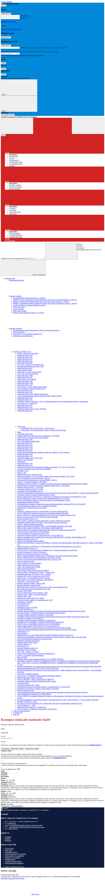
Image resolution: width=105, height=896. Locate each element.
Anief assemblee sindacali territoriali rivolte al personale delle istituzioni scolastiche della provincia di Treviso (52, 692)
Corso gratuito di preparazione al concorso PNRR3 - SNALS (37, 480)
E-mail (22, 48)
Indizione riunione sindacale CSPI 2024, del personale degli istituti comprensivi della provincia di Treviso (51, 611)
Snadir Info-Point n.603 (25, 368)
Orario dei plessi (18, 309)
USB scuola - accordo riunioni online (29, 372)
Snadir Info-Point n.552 (25, 407)
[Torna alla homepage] (52, 117)
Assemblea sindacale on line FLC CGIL (30, 489)
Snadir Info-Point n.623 (25, 359)
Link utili (16, 714)
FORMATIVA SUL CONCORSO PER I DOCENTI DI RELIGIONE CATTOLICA (45, 635)
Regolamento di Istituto (16, 280)
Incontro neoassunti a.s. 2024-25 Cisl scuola (31, 552)
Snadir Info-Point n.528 (25, 454)
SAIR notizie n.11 (23, 646)
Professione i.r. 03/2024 (25, 602)
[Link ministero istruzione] (10, 3)
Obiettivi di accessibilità (12, 858)
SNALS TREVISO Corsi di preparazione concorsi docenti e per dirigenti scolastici (44, 628)
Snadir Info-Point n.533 (25, 449)
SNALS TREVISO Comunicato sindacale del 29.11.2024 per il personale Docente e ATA (46, 515)
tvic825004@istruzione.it (26, 825)
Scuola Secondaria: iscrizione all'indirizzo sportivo (29, 305)
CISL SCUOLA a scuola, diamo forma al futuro (32, 437)
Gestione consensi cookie (13, 861)
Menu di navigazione (38, 275)
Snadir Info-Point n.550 (25, 434)
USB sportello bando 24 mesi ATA (28, 565)
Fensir (19, 432)
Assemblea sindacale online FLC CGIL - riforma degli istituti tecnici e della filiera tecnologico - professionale (52, 401)
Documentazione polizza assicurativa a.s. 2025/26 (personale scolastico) (36, 330)
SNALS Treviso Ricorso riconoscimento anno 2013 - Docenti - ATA (39, 559)
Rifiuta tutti (17, 749)
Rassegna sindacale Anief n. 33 (27, 648)
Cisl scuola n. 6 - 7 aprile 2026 (27, 403)
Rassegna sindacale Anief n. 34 (27, 519)
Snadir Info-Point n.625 (25, 357)
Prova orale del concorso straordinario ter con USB (33, 589)
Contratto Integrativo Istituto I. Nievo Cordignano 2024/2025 (37, 506)
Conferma (11, 115)
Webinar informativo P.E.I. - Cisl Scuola (30, 487)
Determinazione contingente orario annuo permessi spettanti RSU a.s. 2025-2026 (43, 485)
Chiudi (3, 63)
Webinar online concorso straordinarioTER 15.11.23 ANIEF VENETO (40, 659)
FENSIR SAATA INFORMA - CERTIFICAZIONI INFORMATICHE (40, 622)
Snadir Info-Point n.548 (25, 439)
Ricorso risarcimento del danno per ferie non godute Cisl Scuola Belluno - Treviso (43, 500)
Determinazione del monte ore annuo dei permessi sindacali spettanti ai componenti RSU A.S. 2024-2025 (51, 504)
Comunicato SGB (23, 683)
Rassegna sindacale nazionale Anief (28, 585)
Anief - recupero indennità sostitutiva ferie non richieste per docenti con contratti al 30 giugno (47, 556)
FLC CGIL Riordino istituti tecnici (28, 441)
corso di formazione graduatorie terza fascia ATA (33, 533)
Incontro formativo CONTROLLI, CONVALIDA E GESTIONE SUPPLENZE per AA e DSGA (49, 546)
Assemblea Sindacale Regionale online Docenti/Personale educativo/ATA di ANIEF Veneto (46, 629)
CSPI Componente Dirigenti (26, 569)
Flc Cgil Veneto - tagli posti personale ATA (31, 388)
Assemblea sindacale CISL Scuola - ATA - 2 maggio (34, 574)
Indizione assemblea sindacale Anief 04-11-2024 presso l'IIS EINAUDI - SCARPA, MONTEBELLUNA (51, 537)
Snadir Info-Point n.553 (25, 405)
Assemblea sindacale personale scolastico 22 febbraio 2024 (36, 620)
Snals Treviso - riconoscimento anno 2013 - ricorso (33, 578)
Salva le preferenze (16, 806)
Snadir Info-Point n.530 (25, 450)
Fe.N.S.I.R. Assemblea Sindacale (28, 674)
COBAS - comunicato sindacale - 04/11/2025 (32, 482)
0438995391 (12, 823)
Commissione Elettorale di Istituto (28, 502)
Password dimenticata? (8, 22)
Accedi (4, 5)
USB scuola (21, 426)
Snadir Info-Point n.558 (25, 398)
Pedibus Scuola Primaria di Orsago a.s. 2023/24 (28, 313)
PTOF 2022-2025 (19, 307)
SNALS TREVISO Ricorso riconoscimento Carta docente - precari (39, 557)
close (3, 135)
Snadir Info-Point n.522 (25, 465)
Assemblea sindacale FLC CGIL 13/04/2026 (31, 409)
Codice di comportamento (21, 711)
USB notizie (21, 461)
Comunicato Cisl (22, 605)
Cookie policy (9, 848)
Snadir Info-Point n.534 (25, 447)
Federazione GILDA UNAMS (27, 607)
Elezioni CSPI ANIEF (24, 591)
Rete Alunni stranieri (19, 311)
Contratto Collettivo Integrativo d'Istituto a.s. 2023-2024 (35, 615)
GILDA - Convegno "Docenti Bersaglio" (30, 655)
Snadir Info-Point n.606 (25, 363)
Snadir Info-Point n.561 (25, 392)
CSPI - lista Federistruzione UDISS (28, 567)
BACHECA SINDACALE (22, 352)
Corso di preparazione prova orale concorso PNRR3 (34, 469)
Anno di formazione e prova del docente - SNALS (33, 478)
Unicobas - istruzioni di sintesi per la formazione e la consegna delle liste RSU (42, 511)
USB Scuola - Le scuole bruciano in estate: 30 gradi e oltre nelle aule (43, 430)
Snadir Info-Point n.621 (25, 361)
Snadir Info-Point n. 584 (25, 383)
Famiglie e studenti (15, 296)
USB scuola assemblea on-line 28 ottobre (30, 541)
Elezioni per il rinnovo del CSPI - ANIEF (30, 598)
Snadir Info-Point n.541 (25, 445)
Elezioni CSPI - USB (24, 596)
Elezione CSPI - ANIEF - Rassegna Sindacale (32, 594)
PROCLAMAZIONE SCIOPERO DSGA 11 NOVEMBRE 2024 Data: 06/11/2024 (44, 526)
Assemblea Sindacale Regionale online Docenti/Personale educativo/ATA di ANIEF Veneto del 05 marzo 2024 (53, 617)
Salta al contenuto (6, 2)
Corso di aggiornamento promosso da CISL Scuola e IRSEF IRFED (39, 396)
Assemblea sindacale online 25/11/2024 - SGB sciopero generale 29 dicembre (42, 522)
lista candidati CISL (23, 604)
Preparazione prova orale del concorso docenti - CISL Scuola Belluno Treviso (42, 587)
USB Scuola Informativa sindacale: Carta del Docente (34, 639)
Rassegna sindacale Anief (25, 561)
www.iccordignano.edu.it (9, 769)
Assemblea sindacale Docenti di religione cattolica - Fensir (36, 495)
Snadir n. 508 (21, 473)
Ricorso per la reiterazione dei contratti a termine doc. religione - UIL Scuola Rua (43, 452)
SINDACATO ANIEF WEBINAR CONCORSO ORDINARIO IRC (40, 528)
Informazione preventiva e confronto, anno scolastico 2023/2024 (38, 689)
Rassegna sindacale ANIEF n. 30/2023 (29, 677)
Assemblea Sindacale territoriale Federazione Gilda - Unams (36, 681)
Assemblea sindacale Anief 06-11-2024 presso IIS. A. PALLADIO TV (40, 535)
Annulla (4, 115)
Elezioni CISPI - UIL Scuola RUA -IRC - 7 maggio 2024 (35, 572)
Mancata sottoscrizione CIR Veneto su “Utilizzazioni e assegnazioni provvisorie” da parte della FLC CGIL (51, 497)
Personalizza (5, 749)
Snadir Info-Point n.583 (25, 381)
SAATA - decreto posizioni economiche (30, 524)
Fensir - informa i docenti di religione (29, 563)
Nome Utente (24, 16)
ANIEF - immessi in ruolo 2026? (28, 353)
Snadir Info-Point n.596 (25, 376)
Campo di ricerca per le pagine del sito (13, 258)
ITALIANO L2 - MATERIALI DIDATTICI (27, 334)
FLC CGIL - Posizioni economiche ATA (30, 364)
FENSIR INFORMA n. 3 (25, 609)
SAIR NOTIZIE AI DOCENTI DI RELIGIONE (33, 532)
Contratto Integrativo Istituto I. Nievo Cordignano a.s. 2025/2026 (38, 436)
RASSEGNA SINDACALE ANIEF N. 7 (31, 618)
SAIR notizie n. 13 (23, 631)
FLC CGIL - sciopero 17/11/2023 (28, 652)
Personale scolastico (15, 328)
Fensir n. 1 (20, 509)
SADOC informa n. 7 (24, 644)
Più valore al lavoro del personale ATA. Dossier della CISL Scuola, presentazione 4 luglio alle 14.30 (49, 703)
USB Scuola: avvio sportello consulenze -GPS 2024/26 (35, 580)
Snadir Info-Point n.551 (25, 411)
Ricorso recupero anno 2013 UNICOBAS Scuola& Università (37, 517)
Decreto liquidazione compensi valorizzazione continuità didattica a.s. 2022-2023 (43, 498)
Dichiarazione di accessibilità (14, 856)
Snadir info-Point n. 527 (25, 456)
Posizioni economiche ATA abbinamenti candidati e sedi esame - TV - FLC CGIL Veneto (46, 467)
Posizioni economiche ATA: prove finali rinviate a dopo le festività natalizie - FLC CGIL (46, 476)
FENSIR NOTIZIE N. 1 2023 (27, 701)
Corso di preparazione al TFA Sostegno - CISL (32, 593)
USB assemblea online (24, 370)
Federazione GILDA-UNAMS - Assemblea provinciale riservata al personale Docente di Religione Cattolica (52, 484)
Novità (80, 246)
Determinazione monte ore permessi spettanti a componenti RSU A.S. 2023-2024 (43, 687)
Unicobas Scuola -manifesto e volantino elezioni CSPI (34, 600)
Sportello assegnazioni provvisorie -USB (30, 366)
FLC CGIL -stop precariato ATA (27, 374)
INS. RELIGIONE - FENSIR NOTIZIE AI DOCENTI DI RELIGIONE (41, 613)
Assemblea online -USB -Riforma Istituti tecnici (32, 394)
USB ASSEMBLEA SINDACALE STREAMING (34, 694)
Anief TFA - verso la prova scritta (28, 581)
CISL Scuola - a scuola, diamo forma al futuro (32, 387)
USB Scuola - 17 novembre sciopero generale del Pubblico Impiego (39, 676)
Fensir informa (22, 633)
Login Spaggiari (53, 51)
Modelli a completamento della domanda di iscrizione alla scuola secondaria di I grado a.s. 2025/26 (45, 303)
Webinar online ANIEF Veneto (27, 642)
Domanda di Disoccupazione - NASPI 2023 (31, 707)
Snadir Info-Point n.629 (25, 355)
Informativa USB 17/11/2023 (26, 650)
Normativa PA (17, 713)
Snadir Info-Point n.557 (25, 400)
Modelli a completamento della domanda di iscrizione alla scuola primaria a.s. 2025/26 (41, 301)
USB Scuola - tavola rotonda (26, 379)
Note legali (8, 850)
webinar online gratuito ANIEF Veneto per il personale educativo (38, 626)
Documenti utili (10, 278)
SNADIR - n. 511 (23, 471)
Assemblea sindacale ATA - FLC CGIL (30, 458)
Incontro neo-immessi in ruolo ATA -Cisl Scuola (32, 554)
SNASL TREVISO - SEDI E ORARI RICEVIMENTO (35, 679)
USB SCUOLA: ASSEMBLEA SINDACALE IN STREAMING (38, 624)
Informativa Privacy (11, 852)
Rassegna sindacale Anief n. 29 (27, 539)
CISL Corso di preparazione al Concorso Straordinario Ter (36, 653)
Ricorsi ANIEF (22, 657)
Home (80, 244)
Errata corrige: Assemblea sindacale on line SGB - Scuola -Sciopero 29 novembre (43, 521)
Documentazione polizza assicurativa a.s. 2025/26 (29, 298)
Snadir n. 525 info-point (25, 460)
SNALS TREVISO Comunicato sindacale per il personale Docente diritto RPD (43, 513)
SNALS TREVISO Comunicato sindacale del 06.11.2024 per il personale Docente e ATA (46, 530)
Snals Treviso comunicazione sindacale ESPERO (33, 570)
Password (23, 18)
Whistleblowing (10, 859)
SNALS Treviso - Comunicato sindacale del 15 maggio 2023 (37, 709)
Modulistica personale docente (23, 336)
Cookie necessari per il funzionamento (13, 763)
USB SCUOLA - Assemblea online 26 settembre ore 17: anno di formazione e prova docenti (47, 550)
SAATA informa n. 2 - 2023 (26, 705)
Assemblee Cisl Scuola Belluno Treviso (30, 491)
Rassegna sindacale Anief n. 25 (27, 548)
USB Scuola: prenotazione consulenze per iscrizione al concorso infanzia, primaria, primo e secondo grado (51, 637)
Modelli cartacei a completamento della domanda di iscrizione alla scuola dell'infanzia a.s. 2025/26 (45, 300)
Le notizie (81, 248)
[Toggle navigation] (17, 126)
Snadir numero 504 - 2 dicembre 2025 (29, 474)
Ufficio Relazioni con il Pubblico (15, 854)
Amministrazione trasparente (14, 863)
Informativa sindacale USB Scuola (28, 641)
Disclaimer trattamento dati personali (12, 878)
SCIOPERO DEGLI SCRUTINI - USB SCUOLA (38, 428)
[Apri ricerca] (88, 126)
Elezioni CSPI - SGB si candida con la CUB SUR (33, 576)
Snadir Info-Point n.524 (25, 463)
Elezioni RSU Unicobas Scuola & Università (31, 508)
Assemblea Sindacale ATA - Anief (28, 685)
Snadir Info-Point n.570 (25, 385)
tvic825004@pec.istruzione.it (26, 827)
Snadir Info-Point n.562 (25, 390)
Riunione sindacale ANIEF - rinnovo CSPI (31, 583)
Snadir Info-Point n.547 (25, 443)
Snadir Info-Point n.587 (25, 377)
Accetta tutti (32, 749)
